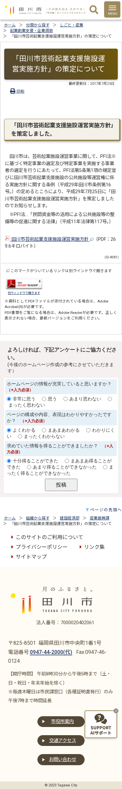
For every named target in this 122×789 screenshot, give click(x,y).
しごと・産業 (71, 25)
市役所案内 (62, 721)
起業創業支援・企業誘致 (31, 30)
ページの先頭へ (106, 509)
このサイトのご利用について (49, 537)
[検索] (93, 10)
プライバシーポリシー (42, 547)
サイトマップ (31, 557)
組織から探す (37, 518)
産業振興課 (99, 518)
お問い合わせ (62, 759)
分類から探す (37, 25)
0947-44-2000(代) (51, 652)
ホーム (10, 25)
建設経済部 (69, 518)
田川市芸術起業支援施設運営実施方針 (50, 239)
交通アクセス (62, 740)
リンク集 (94, 547)
